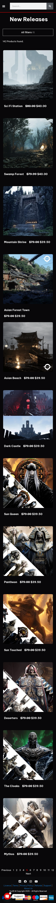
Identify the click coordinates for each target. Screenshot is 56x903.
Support (47, 885)
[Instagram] (30, 881)
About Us (28, 888)
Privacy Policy (26, 885)
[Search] (49, 6)
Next (28, 873)
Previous (6, 870)
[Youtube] (36, 881)
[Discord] (20, 881)
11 (49, 870)
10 (44, 870)
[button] (3, 6)
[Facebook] (25, 881)
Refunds (38, 885)
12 (53, 870)
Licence (7, 885)
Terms (15, 885)
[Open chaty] (7, 896)
